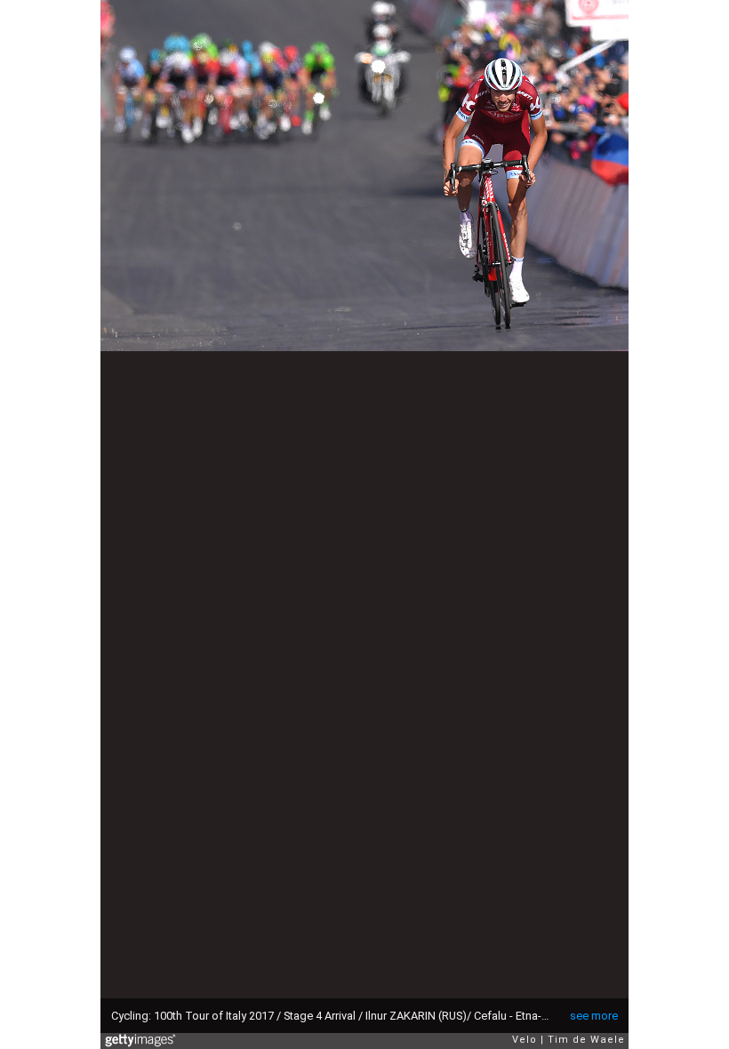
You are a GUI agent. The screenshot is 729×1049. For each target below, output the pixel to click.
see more (594, 1015)
